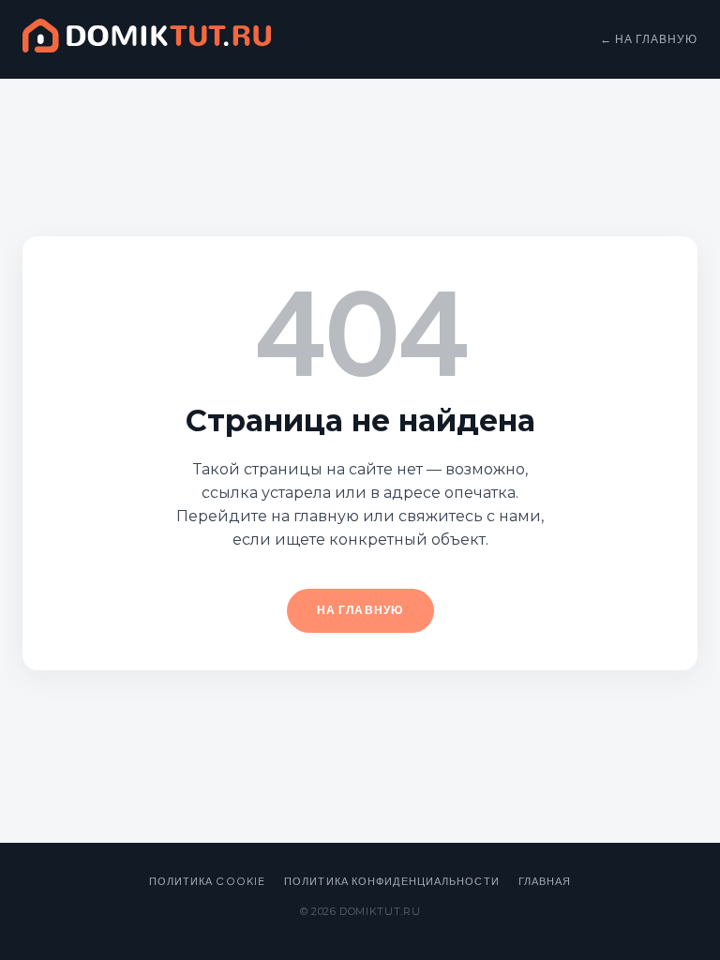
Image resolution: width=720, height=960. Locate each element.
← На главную (649, 39)
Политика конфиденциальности (392, 881)
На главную (360, 610)
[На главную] (146, 39)
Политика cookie (207, 881)
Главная (545, 881)
